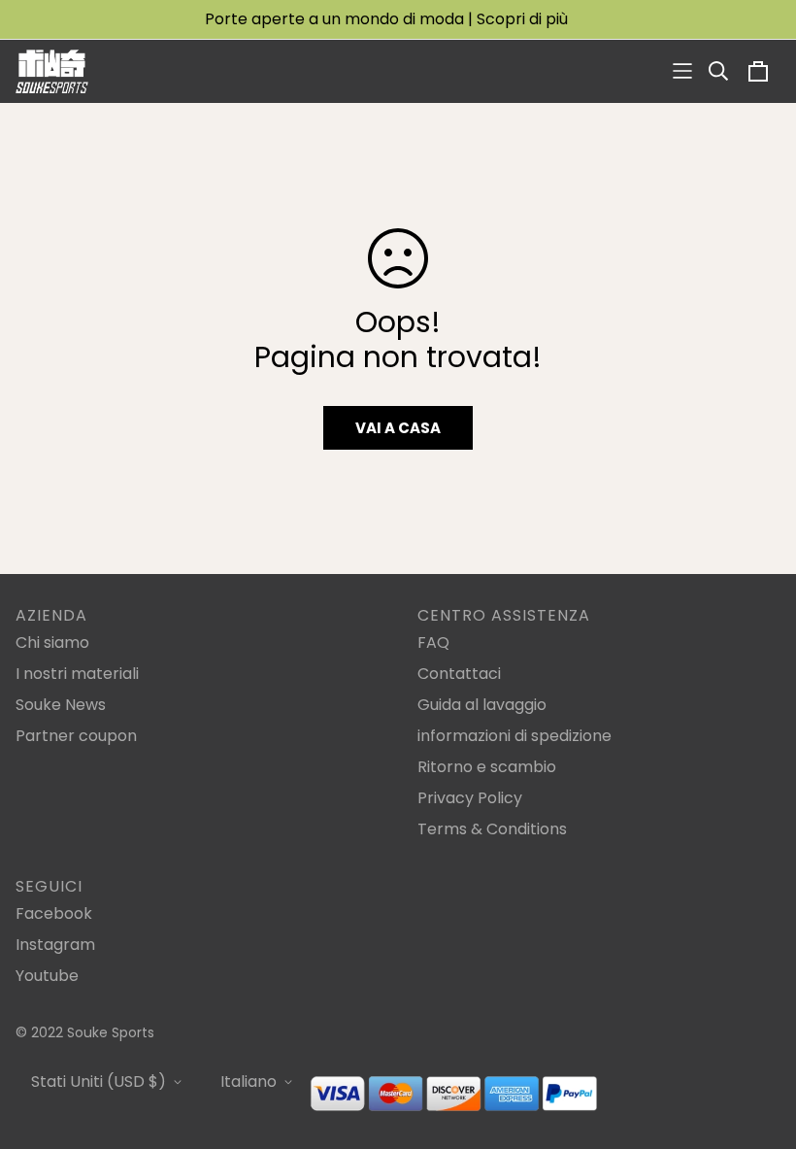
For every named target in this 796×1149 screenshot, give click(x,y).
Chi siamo (52, 642)
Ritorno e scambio (486, 767)
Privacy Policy (469, 798)
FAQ (433, 642)
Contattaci (459, 673)
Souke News (61, 704)
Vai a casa (398, 428)
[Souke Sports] (52, 71)
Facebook (54, 913)
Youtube (47, 975)
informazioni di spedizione (514, 736)
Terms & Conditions (492, 829)
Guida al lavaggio (482, 704)
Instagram (55, 944)
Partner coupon (76, 736)
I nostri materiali (77, 673)
